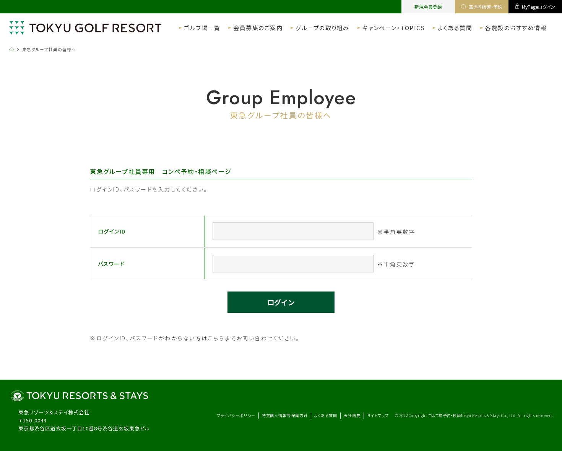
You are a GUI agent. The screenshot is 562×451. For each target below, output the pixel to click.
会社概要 (352, 415)
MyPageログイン (538, 6)
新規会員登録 (428, 6)
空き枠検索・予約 (485, 6)
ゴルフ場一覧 (202, 28)
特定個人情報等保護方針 (285, 415)
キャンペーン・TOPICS (393, 28)
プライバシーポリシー (236, 415)
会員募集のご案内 (258, 28)
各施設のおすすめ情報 (516, 28)
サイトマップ (378, 415)
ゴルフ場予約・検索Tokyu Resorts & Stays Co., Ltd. (473, 415)
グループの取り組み (322, 28)
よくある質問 (455, 28)
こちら (216, 338)
